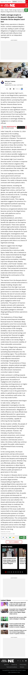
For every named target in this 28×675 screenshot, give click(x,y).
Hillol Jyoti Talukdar (10, 81)
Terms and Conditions (11, 667)
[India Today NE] (10, 5)
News (2, 10)
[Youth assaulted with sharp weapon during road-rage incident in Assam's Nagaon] (9, 552)
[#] (10, 537)
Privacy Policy (23, 664)
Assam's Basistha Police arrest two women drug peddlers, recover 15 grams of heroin (18, 632)
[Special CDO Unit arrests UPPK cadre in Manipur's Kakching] (4, 619)
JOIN (21, 537)
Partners (22, 667)
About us (6, 664)
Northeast (15, 1)
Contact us (14, 664)
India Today (20, 1)
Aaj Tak (25, 1)
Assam (6, 10)
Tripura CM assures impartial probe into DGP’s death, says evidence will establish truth (17, 604)
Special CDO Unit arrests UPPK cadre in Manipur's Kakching (17, 618)
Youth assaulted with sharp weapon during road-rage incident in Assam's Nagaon (9, 561)
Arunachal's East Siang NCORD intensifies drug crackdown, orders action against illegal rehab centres (17, 611)
